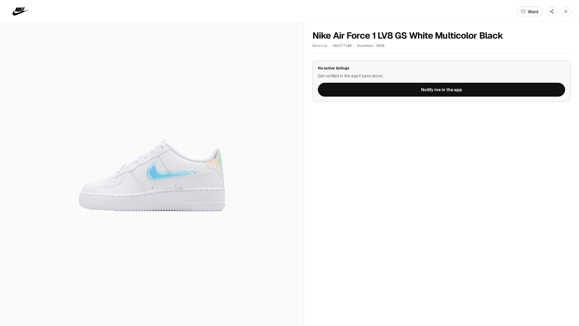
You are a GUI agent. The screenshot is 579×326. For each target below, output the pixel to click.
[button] (152, 174)
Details (319, 45)
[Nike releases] (20, 11)
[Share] (552, 11)
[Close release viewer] (566, 11)
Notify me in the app (441, 89)
